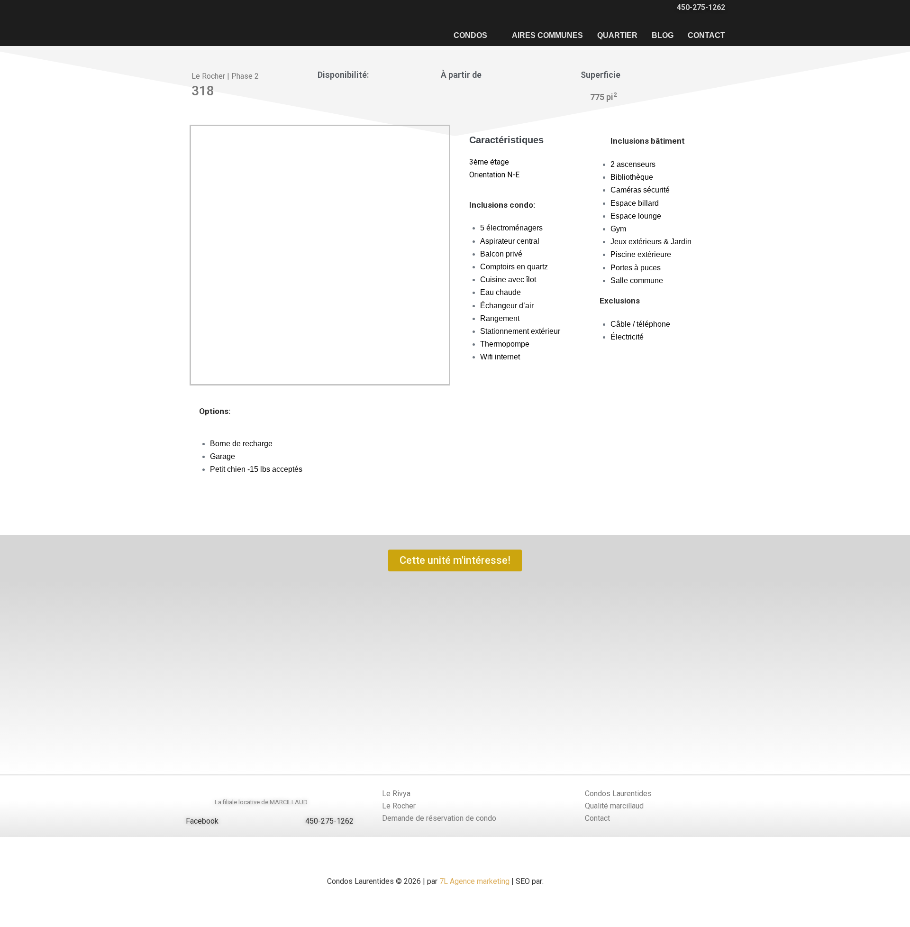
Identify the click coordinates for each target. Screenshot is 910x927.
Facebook (202, 821)
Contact (706, 35)
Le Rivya (396, 793)
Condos (470, 35)
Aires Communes (547, 35)
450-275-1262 (329, 821)
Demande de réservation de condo (439, 818)
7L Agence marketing (473, 881)
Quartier (617, 35)
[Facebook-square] (175, 821)
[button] (13, 671)
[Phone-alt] (295, 821)
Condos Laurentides (618, 793)
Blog (662, 35)
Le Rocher (399, 805)
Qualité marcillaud (614, 805)
